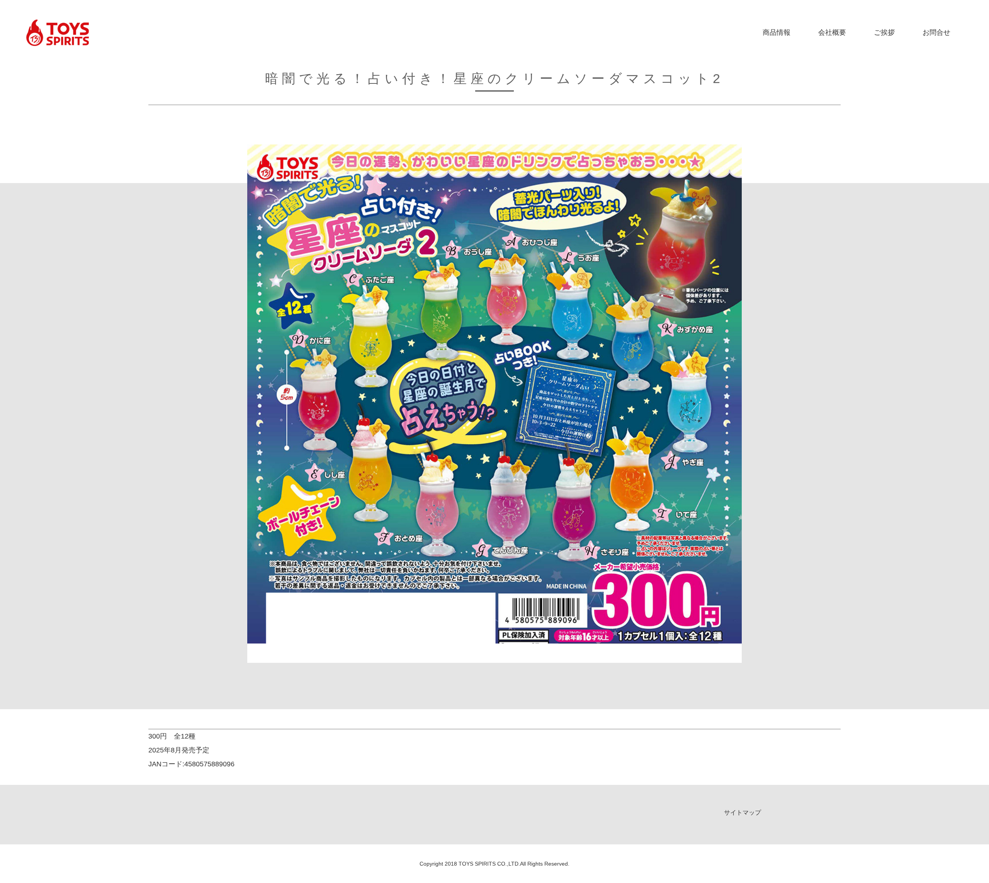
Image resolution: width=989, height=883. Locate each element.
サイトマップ (742, 812)
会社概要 (832, 32)
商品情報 (776, 32)
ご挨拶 (884, 32)
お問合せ (936, 32)
